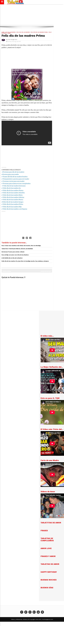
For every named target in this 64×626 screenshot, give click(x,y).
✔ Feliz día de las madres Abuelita (13, 193)
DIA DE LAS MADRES (10, 32)
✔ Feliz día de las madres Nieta (12, 195)
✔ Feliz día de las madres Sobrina (13, 197)
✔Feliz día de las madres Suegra (12, 202)
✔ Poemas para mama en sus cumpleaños (16, 183)
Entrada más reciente (46, 271)
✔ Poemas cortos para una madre (13, 181)
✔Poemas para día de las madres (13, 172)
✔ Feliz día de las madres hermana (13, 186)
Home (3, 32)
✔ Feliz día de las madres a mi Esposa (14, 209)
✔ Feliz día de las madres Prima (12, 204)
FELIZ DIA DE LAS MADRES (23, 32)
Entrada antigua (7, 271)
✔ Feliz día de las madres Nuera (12, 199)
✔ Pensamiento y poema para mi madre (15, 179)
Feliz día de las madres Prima (39, 32)
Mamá (9, 33)
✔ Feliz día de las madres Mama (12, 190)
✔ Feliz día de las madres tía (11, 188)
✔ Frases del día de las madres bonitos (14, 177)
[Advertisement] (31, 15)
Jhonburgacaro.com (47, 619)
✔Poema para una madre (10, 174)
